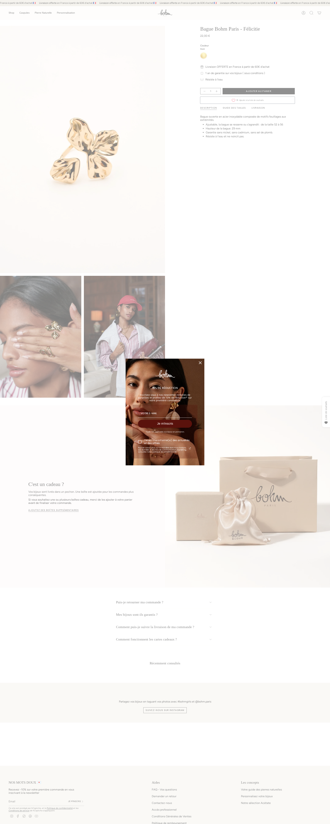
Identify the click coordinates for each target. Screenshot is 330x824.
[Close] (200, 363)
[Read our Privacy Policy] (190, 448)
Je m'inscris (165, 423)
